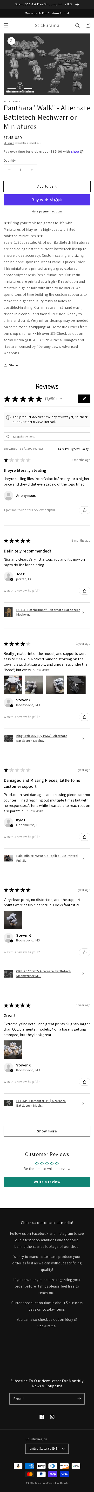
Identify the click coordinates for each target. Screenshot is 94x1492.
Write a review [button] (47, 1181)
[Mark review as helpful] (84, 510)
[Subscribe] (79, 1398)
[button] (6, 25)
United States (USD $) (44, 1448)
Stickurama (41, 1482)
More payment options (47, 211)
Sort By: (63, 448)
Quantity (10, 160)
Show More (41, 670)
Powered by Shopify (57, 1482)
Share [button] (13, 365)
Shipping (9, 143)
